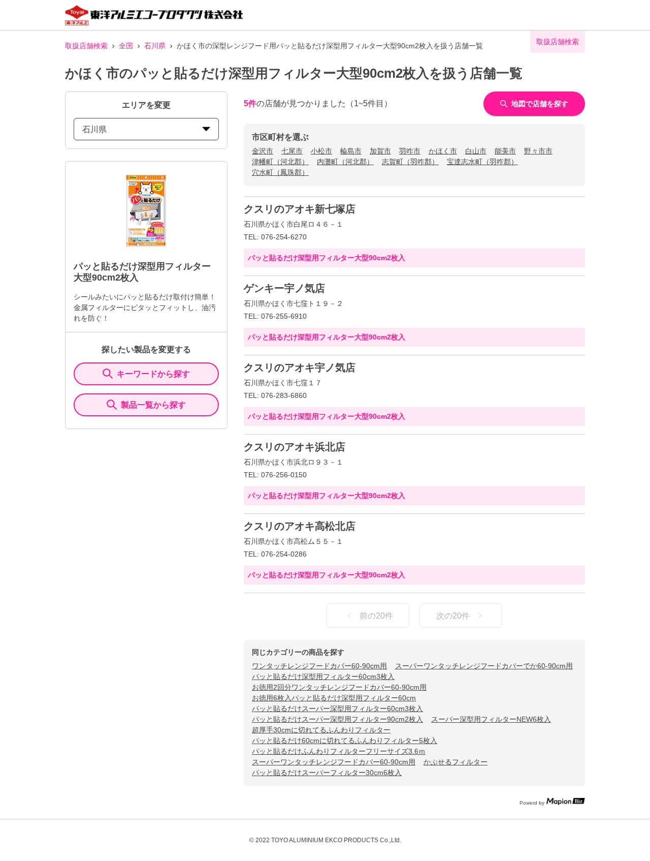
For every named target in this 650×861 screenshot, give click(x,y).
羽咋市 (409, 151)
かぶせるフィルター (456, 762)
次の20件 (453, 615)
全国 (126, 46)
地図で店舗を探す (539, 104)
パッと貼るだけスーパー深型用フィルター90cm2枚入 (337, 719)
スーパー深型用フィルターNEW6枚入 (491, 719)
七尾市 (292, 151)
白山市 (475, 151)
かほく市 (443, 151)
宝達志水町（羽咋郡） (482, 162)
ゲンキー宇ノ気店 (284, 288)
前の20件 (376, 615)
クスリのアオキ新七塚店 (299, 208)
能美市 (505, 151)
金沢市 (262, 151)
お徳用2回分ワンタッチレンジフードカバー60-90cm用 (339, 687)
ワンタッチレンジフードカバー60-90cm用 (319, 666)
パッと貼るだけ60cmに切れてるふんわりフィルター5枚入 (344, 740)
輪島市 (351, 151)
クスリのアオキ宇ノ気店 (299, 367)
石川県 (155, 46)
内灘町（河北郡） (345, 162)
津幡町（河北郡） (280, 162)
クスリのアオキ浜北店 (294, 446)
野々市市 (538, 151)
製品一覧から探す (153, 405)
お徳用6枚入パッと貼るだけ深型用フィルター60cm (334, 698)
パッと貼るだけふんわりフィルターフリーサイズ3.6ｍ (339, 751)
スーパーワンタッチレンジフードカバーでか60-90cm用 (484, 666)
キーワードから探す (153, 374)
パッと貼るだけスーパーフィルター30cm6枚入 (327, 772)
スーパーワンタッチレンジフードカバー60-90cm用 (333, 762)
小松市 (321, 151)
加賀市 (380, 151)
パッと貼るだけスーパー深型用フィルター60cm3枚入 (337, 708)
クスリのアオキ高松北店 (299, 526)
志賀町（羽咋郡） (410, 162)
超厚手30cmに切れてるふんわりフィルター (321, 730)
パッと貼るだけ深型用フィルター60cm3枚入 (323, 676)
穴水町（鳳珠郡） (280, 172)
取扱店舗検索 (86, 46)
